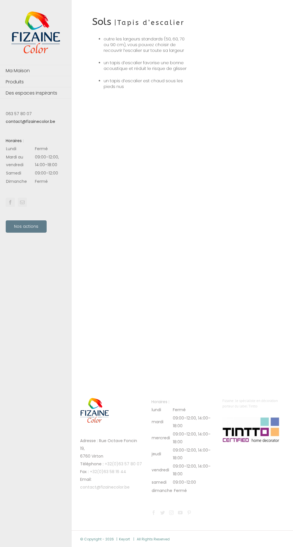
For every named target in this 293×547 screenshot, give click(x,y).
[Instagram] (171, 512)
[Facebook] (153, 512)
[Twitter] (162, 512)
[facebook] (10, 202)
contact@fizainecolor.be (30, 121)
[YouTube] (180, 512)
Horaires (14, 141)
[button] (36, 165)
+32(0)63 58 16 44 (108, 472)
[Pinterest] (189, 512)
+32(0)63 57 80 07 (123, 464)
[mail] (22, 202)
